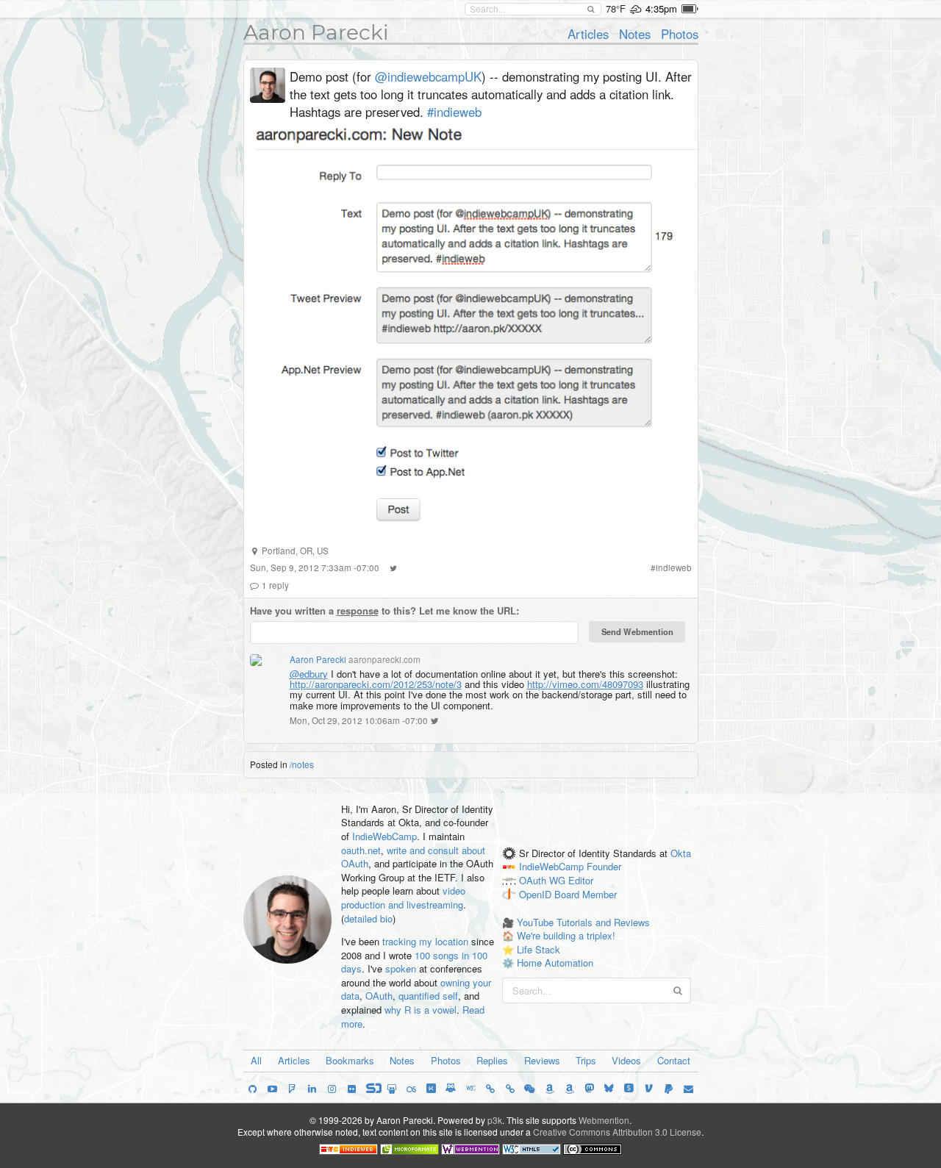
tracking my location (425, 941)
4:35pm (661, 8)
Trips (586, 1060)
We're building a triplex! (566, 935)
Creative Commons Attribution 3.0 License (617, 1131)
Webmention (604, 1120)
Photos (679, 34)
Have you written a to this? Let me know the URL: (384, 610)
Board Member (585, 895)
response (358, 610)
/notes (302, 764)
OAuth (379, 996)
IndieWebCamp (384, 836)
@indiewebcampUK (428, 76)
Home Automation (555, 963)
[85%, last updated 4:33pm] (689, 8)
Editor (580, 881)
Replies (492, 1060)
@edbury (309, 674)
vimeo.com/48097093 (585, 684)
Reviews (542, 1060)
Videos (626, 1060)
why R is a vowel (420, 1010)
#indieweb (454, 112)
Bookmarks (350, 1060)
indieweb (674, 567)
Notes (635, 34)
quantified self (428, 996)
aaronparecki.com (384, 659)
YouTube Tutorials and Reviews (583, 922)
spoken (400, 968)
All (256, 1060)
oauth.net (361, 850)
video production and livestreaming (403, 897)
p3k (494, 1120)
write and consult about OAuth (413, 857)
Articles (588, 34)
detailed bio (368, 918)
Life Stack (538, 949)
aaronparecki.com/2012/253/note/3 (376, 684)
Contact (673, 1060)
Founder (604, 867)
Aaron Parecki (316, 32)
